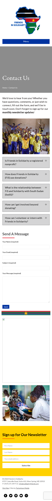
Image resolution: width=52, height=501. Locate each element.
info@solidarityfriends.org (29, 484)
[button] (46, 160)
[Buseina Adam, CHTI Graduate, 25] (26, 350)
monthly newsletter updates (18, 112)
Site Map (5, 488)
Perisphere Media (22, 488)
